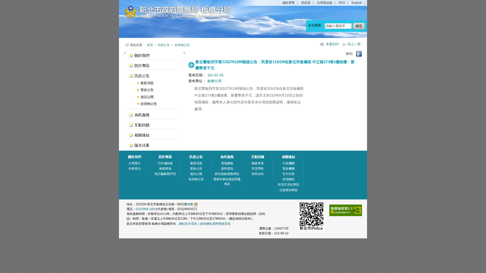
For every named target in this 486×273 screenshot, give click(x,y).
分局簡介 (135, 163)
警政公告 (147, 90)
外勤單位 (135, 168)
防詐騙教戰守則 (165, 174)
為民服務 (142, 115)
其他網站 (288, 179)
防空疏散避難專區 (227, 174)
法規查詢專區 (288, 190)
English (357, 3)
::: (125, 52)
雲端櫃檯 (227, 163)
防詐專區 (142, 65)
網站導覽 (288, 3)
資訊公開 (147, 97)
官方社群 (288, 174)
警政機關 (288, 168)
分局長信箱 (324, 3)
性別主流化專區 (288, 184)
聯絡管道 (258, 163)
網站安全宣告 (188, 223)
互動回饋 (142, 125)
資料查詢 (227, 168)
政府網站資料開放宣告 (215, 223)
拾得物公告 (182, 45)
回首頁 (305, 3)
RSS (342, 3)
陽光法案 (142, 145)
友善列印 (333, 44)
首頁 (150, 45)
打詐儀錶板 (165, 163)
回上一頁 (354, 44)
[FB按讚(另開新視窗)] (359, 54)
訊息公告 (164, 45)
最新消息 (147, 83)
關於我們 (142, 55)
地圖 (190, 204)
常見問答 (258, 168)
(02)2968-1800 (146, 209)
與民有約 (258, 174)
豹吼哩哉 (165, 168)
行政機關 (288, 163)
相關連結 (142, 135)
